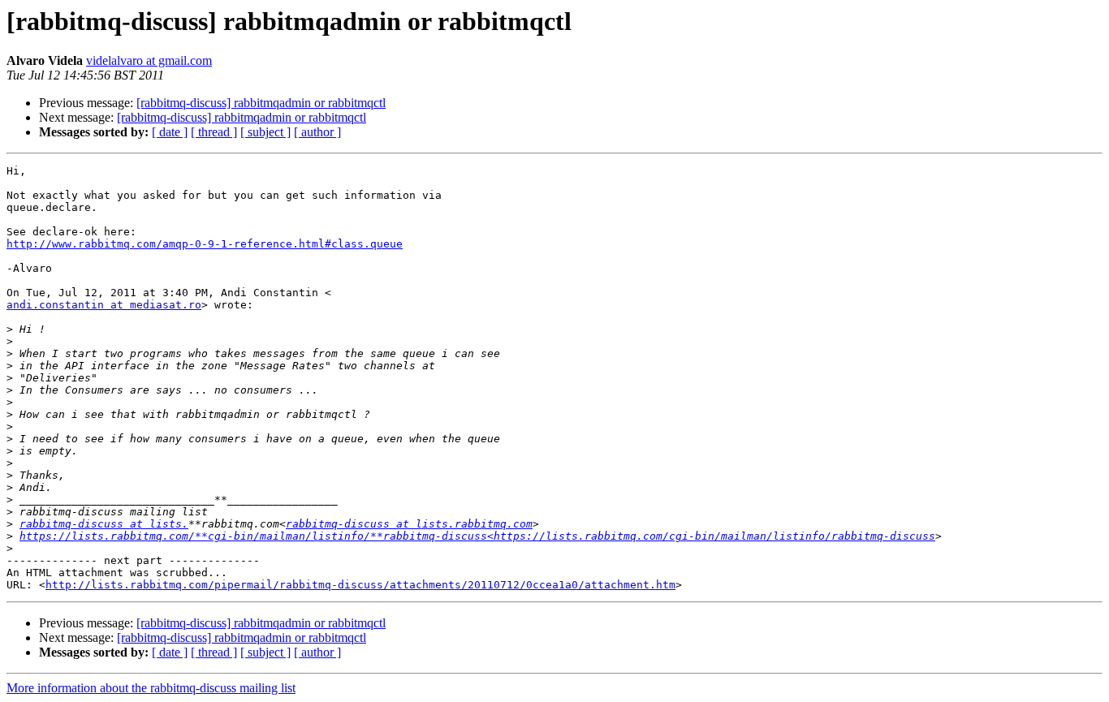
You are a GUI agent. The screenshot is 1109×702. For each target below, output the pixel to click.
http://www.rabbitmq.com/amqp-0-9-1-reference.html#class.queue (204, 244)
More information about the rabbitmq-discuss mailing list (151, 688)
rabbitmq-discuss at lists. (103, 524)
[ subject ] (265, 132)
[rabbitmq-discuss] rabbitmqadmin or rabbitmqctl (261, 103)
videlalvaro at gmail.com (149, 60)
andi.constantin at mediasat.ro (103, 305)
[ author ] (317, 132)
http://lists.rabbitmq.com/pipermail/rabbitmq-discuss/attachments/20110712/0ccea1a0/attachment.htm (360, 585)
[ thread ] (214, 132)
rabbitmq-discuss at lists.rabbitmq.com (409, 524)
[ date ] (170, 132)
